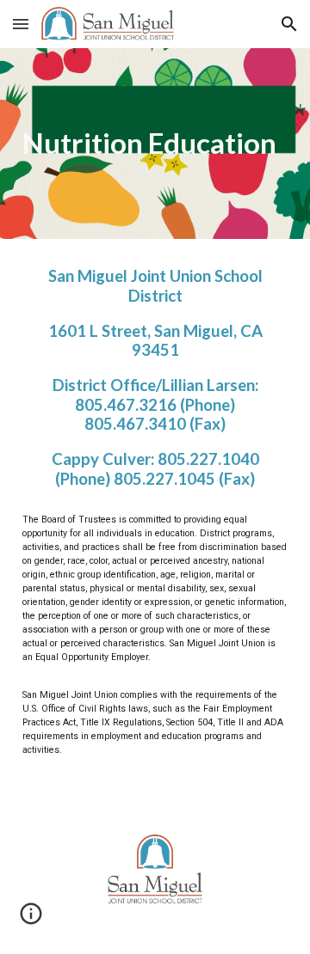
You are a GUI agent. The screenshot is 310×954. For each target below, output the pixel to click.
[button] (20, 23)
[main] (155, 143)
